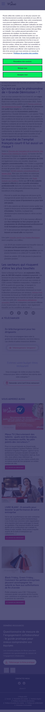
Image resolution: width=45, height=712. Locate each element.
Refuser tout (22, 68)
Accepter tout (22, 75)
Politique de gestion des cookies (26, 53)
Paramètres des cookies (22, 61)
